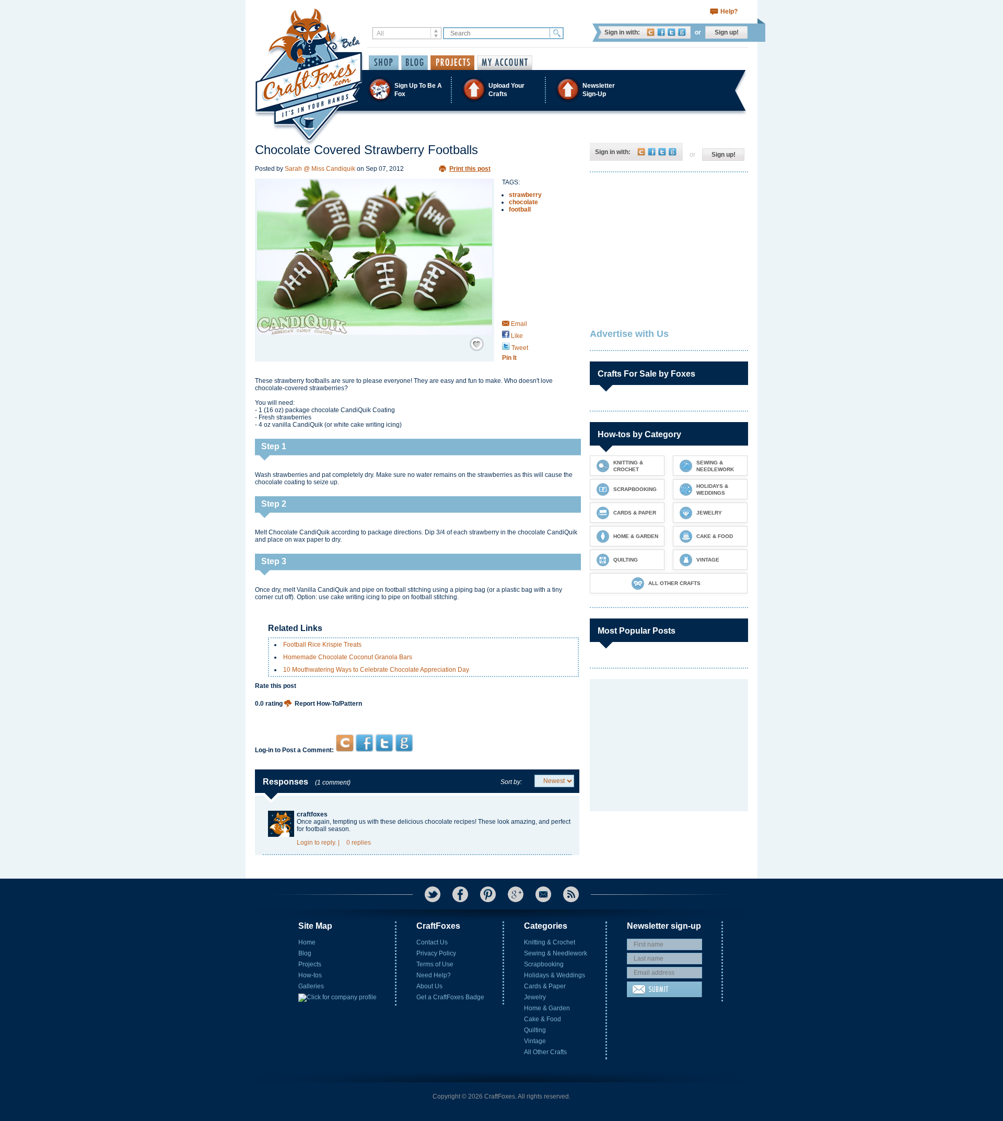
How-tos (310, 975)
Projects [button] (452, 62)
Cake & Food (542, 1019)
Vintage (535, 1041)
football (520, 209)
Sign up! (727, 32)
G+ (515, 894)
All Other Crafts (545, 1052)
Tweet (519, 348)
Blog (304, 953)
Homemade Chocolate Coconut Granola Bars (347, 657)
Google (682, 32)
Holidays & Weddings (554, 975)
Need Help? (433, 975)
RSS (571, 894)
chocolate (523, 202)
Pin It (509, 357)
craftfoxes (312, 814)
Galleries (311, 986)
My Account (504, 62)
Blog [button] (414, 62)
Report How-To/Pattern (328, 703)
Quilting (535, 1030)
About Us (429, 986)
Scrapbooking (544, 964)
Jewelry (535, 997)
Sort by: (511, 782)
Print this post (470, 168)
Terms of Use (434, 964)
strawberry (525, 194)
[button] (501, 89)
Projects (309, 964)
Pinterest (488, 894)
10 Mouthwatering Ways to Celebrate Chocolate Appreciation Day (376, 669)
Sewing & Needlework (555, 953)
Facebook (661, 32)
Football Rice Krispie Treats (322, 644)
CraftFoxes (651, 32)
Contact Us (432, 942)
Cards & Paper (545, 986)
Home (307, 942)
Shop (384, 62)
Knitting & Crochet (549, 942)
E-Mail (543, 894)
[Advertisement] (417, 714)
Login (305, 842)
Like (516, 336)
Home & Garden (547, 1008)
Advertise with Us (629, 334)
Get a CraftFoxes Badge (450, 997)
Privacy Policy (436, 953)
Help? (729, 11)
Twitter (671, 32)
